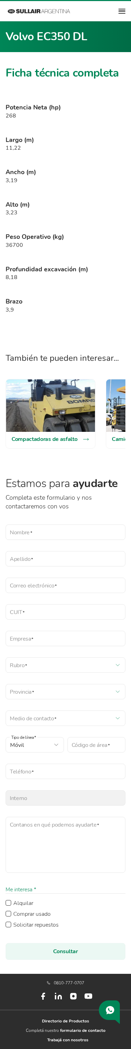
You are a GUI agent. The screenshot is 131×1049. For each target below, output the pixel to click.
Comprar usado (32, 914)
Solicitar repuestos (36, 925)
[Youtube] (88, 999)
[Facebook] (43, 999)
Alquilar (23, 903)
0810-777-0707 (69, 983)
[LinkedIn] (58, 999)
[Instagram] (73, 998)
